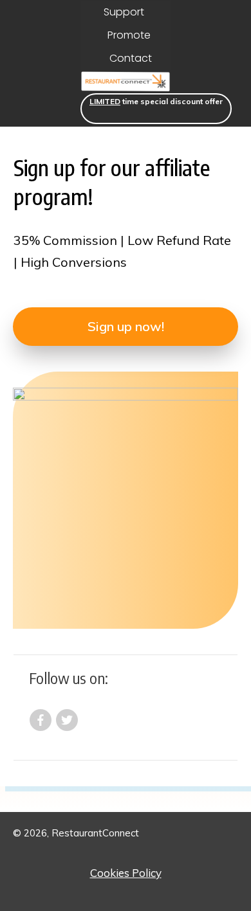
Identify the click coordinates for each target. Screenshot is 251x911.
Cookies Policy (126, 872)
